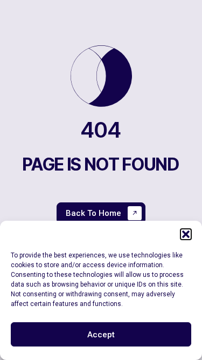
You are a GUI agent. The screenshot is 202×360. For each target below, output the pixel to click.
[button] (185, 234)
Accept (101, 334)
